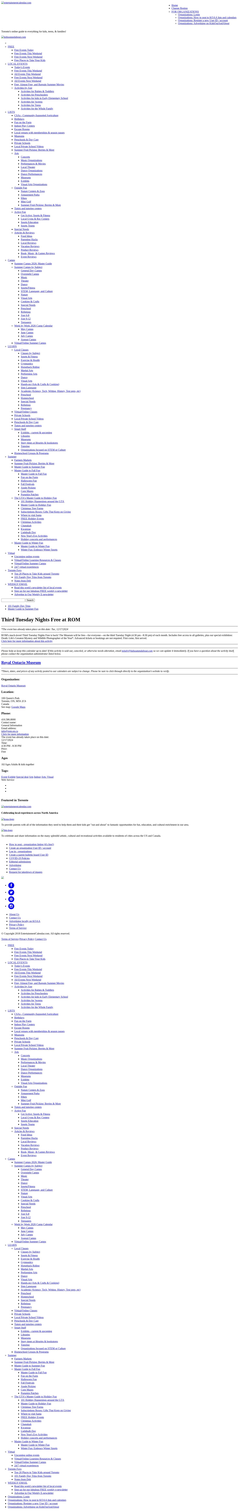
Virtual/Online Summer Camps (30, 343)
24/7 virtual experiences (26, 567)
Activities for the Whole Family (37, 108)
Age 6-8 (25, 315)
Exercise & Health (30, 360)
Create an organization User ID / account (30, 848)
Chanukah (26, 525)
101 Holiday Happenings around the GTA (42, 501)
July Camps (27, 336)
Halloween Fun (29, 480)
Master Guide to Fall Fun (27, 470)
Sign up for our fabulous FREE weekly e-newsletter (41, 591)
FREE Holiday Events (32, 518)
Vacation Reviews (30, 246)
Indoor (37, 777)
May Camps (27, 329)
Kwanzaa (26, 529)
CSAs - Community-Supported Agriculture (36, 115)
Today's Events (22, 67)
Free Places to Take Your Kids (29, 60)
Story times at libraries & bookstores (39, 442)
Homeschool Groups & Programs (31, 453)
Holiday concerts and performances (39, 539)
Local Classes (21, 349)
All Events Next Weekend (27, 81)
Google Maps (18, 707)
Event (4, 777)
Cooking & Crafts (30, 301)
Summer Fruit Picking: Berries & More (34, 149)
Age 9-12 (26, 318)
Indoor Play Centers (24, 125)
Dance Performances (31, 174)
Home (175, 5)
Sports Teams (28, 225)
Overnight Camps (30, 274)
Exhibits (25, 181)
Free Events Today (24, 50)
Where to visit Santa (31, 515)
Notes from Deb (22, 580)
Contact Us (15, 868)
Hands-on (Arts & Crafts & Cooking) (40, 384)
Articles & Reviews (24, 232)
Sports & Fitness (29, 356)
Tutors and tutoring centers (28, 208)
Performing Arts (29, 373)
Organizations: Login (189, 14)
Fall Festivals (27, 484)
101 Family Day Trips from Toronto (32, 577)
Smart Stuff (20, 429)
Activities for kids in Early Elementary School (44, 98)
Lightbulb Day (28, 532)
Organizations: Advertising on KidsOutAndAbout (203, 23)
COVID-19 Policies (19, 858)
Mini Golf (26, 201)
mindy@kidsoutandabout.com (137, 650)
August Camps (28, 339)
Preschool (26, 308)
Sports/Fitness (28, 287)
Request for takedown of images (25, 872)
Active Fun (20, 212)
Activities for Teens (31, 105)
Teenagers (26, 322)
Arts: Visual (47, 777)
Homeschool (27, 398)
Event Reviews (28, 256)
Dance (24, 284)
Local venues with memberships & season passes (39, 132)
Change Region (180, 8)
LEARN (12, 346)
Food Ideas (26, 236)
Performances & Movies (33, 163)
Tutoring (25, 446)
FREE (11, 46)
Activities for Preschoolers (34, 94)
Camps (11, 260)
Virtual (11, 553)
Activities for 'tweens (31, 101)
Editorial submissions (20, 861)
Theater (25, 280)
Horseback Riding (30, 367)
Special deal (22, 777)
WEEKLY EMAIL (17, 584)
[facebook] (11, 885)
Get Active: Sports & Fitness (35, 215)
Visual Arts (26, 298)
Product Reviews (29, 250)
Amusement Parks (30, 194)
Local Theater (28, 167)
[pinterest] (11, 899)
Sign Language (28, 387)
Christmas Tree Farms (32, 508)
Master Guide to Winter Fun (28, 542)
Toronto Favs (14, 570)
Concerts (25, 156)
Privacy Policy (16, 924)
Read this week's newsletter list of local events (38, 587)
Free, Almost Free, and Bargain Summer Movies (39, 84)
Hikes (24, 198)
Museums (19, 136)
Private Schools (22, 143)
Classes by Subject (30, 353)
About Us (14, 914)
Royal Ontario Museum (21, 662)
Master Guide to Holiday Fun (36, 505)
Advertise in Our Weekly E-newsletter (33, 594)
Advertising (15, 865)
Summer (12, 456)
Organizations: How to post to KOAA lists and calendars (207, 17)
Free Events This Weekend (28, 53)
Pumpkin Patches (30, 494)
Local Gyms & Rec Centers (35, 218)
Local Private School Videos (29, 146)
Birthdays (19, 119)
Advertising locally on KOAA (24, 921)
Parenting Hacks (29, 239)
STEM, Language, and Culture (37, 291)
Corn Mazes (27, 491)
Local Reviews (28, 243)
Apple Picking (28, 487)
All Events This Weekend (27, 74)
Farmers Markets (23, 460)
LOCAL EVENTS (17, 63)
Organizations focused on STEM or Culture (43, 449)
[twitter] (11, 892)
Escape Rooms (22, 129)
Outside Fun (20, 187)
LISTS (11, 112)
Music (24, 277)
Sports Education (29, 222)
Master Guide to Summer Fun (29, 466)
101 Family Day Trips (19, 606)
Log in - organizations (20, 851)
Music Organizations (31, 160)
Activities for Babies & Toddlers (37, 91)
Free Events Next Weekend (28, 56)
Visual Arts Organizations (34, 184)
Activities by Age (23, 88)
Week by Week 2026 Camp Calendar (33, 325)
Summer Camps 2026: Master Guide (33, 263)
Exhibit (11, 777)
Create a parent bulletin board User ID (28, 854)
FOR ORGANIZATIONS (185, 11)
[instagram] (11, 906)
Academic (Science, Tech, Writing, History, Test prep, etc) (50, 391)
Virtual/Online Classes (25, 411)
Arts (16, 153)
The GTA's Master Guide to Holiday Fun (35, 498)
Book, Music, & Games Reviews (38, 253)
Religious (26, 311)
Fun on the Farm (22, 122)
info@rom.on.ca (9, 731)
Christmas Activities (31, 522)
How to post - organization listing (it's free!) (31, 844)
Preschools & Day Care (26, 139)
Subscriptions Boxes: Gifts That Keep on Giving (46, 511)
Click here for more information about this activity (27, 641)
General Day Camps (31, 270)
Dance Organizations (31, 170)
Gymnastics (27, 363)
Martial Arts (27, 370)
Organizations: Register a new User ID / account (203, 20)
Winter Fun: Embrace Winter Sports (39, 549)
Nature (24, 294)
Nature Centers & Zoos (33, 191)
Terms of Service (18, 928)
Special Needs (21, 229)
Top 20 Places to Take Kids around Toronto (36, 573)
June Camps (27, 332)
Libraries (25, 436)
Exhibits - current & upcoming (36, 432)
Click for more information (15, 734)
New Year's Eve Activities (34, 535)
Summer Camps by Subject (28, 267)
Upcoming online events (26, 556)
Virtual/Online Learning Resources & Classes (37, 560)
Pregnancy (26, 408)
